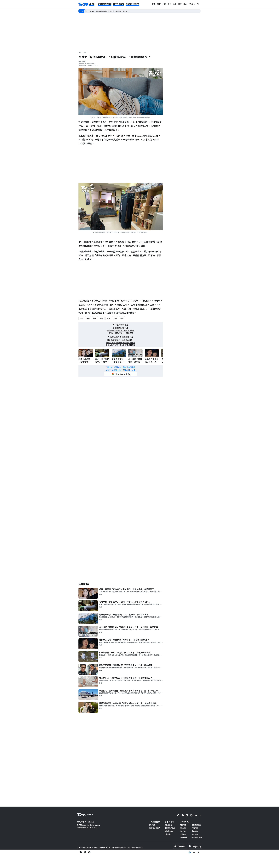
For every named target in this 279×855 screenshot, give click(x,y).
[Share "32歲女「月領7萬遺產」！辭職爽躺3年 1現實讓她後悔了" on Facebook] (89, 852)
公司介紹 (183, 825)
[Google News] (200, 815)
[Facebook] (178, 815)
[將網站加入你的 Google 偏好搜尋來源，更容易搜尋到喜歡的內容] (120, 374)
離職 (101, 318)
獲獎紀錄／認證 (197, 837)
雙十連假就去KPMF (120, 328)
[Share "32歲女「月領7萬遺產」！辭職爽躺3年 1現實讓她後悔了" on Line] (81, 852)
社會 (185, 4)
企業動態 (183, 828)
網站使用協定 (169, 831)
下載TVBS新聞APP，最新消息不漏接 (120, 367)
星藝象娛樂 (183, 837)
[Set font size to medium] (194, 852)
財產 (115, 318)
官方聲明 (195, 834)
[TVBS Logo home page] (86, 4)
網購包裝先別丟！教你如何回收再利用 (120, 345)
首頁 (153, 4)
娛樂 (174, 4)
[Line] (182, 815)
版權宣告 (168, 834)
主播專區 (183, 834)
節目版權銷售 (196, 825)
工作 (81, 318)
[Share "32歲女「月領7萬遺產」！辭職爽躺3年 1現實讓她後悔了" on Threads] (85, 852)
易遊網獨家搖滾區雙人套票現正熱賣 (120, 330)
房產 (108, 318)
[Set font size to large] (198, 852)
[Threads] (187, 815)
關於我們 (152, 825)
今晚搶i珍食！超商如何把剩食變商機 (120, 342)
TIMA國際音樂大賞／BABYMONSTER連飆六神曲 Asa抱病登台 (106, 11)
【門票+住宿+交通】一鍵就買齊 (120, 333)
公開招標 (195, 828)
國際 (180, 4)
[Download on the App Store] (180, 846)
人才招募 (183, 831)
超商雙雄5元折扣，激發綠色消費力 (120, 340)
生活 (164, 4)
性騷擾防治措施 (170, 828)
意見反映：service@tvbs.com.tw (88, 825)
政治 (169, 4)
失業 (88, 318)
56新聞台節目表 (154, 828)
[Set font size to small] (189, 852)
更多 (191, 4)
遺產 (94, 318)
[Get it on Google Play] (195, 846)
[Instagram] (191, 815)
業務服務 (195, 831)
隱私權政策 (168, 825)
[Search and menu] (198, 4)
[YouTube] (196, 815)
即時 (159, 4)
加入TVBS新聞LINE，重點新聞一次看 (120, 370)
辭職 (121, 318)
